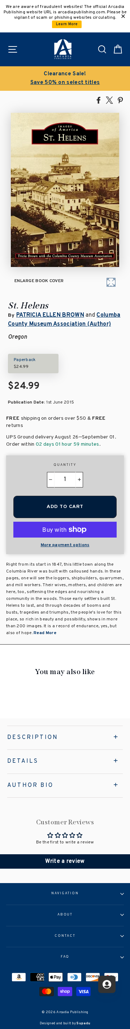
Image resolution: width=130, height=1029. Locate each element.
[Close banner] (123, 16)
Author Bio (30, 785)
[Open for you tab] (107, 984)
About (65, 915)
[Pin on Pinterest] (120, 100)
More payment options (65, 545)
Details (22, 761)
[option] (65, 78)
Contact (65, 936)
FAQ (65, 957)
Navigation (64, 893)
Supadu (83, 1023)
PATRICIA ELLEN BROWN (50, 315)
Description (32, 737)
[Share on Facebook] (98, 100)
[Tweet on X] (109, 100)
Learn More (67, 24)
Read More (44, 633)
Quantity (64, 465)
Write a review (64, 861)
